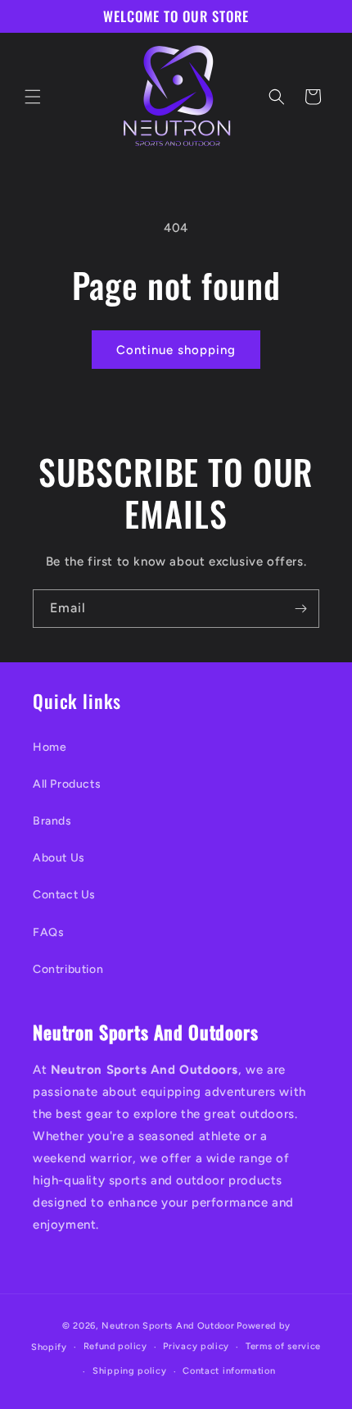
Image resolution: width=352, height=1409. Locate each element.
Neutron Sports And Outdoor (168, 1325)
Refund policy (115, 1346)
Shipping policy (130, 1371)
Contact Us (64, 895)
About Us (59, 858)
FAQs (48, 932)
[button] (33, 97)
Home (49, 747)
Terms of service (283, 1346)
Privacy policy (196, 1346)
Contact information (229, 1371)
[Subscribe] (300, 608)
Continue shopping (176, 350)
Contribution (68, 969)
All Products (67, 784)
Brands (52, 821)
